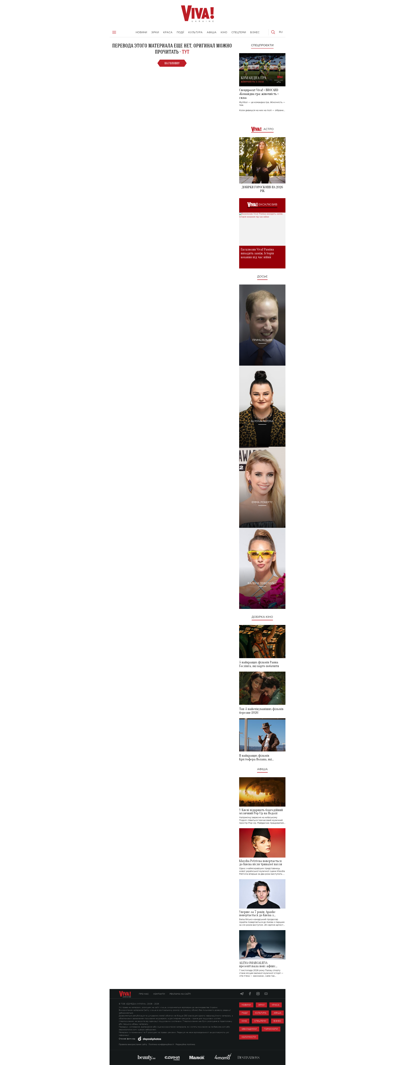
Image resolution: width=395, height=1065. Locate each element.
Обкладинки (249, 1029)
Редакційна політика (185, 1044)
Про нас (144, 994)
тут (185, 52)
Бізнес (277, 1021)
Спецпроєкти (262, 45)
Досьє (262, 276)
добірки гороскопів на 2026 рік (262, 189)
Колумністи (249, 1037)
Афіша (262, 769)
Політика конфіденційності (161, 1044)
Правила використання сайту (133, 1044)
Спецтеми (260, 1021)
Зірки (261, 1005)
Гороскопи (271, 1029)
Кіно (244, 1021)
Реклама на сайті (180, 994)
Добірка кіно (262, 617)
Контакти (159, 994)
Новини (246, 1005)
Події (245, 1013)
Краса (275, 1005)
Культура (260, 1013)
